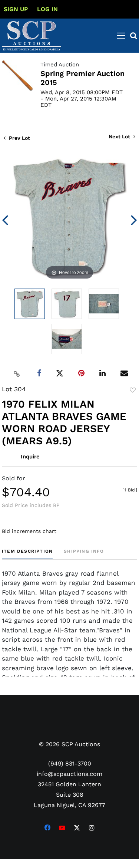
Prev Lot (18, 138)
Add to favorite (132, 390)
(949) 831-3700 (69, 763)
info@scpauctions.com (69, 773)
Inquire (30, 456)
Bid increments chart (29, 531)
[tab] (27, 554)
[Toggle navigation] (121, 35)
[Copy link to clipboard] (16, 373)
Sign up (16, 9)
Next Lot (120, 136)
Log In (47, 9)
